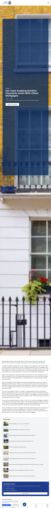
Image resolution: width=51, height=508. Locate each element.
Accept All (6, 505)
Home (7, 98)
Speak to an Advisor (12, 104)
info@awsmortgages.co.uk (11, 490)
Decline (15, 505)
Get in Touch (25, 493)
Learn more (7, 502)
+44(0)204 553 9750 (9, 488)
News (11, 98)
